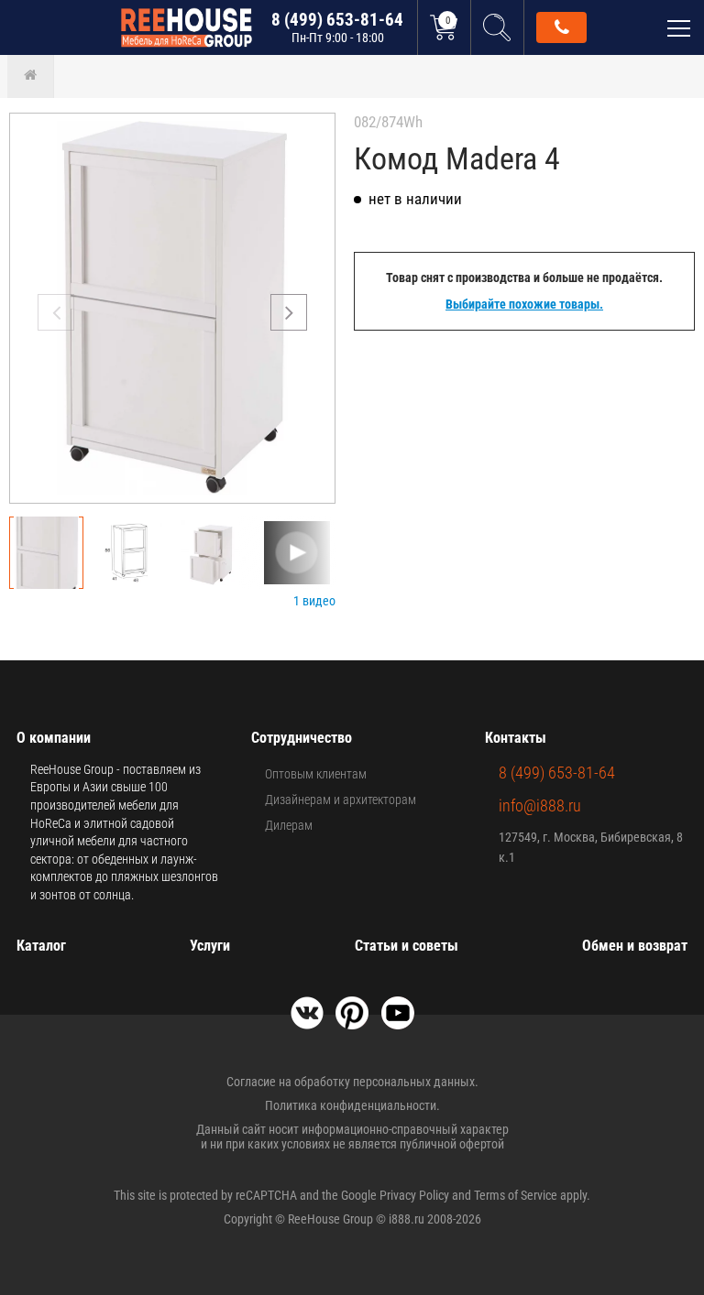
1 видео (314, 600)
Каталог (41, 945)
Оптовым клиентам (316, 774)
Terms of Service (515, 1195)
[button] (288, 312)
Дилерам (289, 825)
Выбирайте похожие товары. (524, 304)
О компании (53, 737)
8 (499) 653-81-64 (337, 27)
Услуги (210, 945)
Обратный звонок (561, 27)
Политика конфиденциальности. (352, 1105)
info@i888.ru (540, 805)
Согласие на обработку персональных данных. (352, 1081)
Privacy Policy (414, 1195)
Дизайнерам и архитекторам (340, 799)
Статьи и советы (406, 945)
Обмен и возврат (635, 945)
